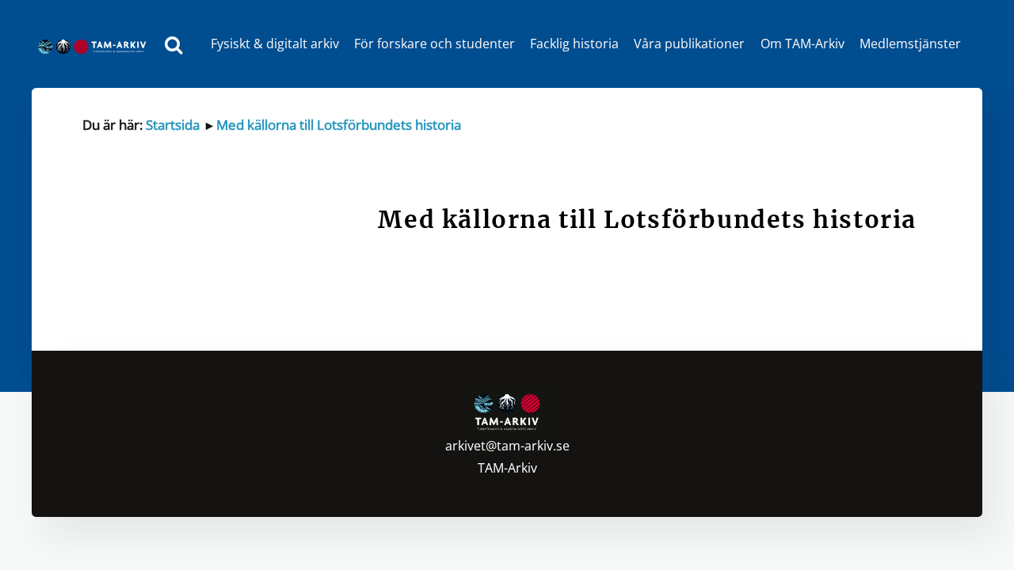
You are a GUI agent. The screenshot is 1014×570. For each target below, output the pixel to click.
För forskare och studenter (434, 43)
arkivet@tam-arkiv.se (507, 445)
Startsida (173, 125)
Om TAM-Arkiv (802, 43)
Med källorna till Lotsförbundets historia (338, 125)
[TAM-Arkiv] (95, 44)
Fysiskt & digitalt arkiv (275, 43)
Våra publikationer (689, 43)
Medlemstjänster (910, 43)
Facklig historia (574, 43)
